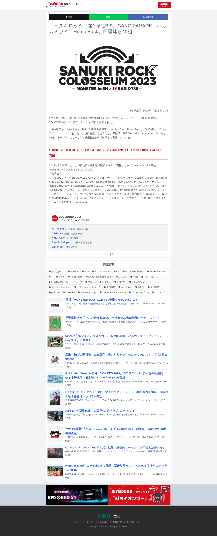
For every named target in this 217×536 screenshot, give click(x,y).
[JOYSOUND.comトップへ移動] (164, 5)
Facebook (148, 17)
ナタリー (61, 6)
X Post (68, 17)
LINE (108, 17)
